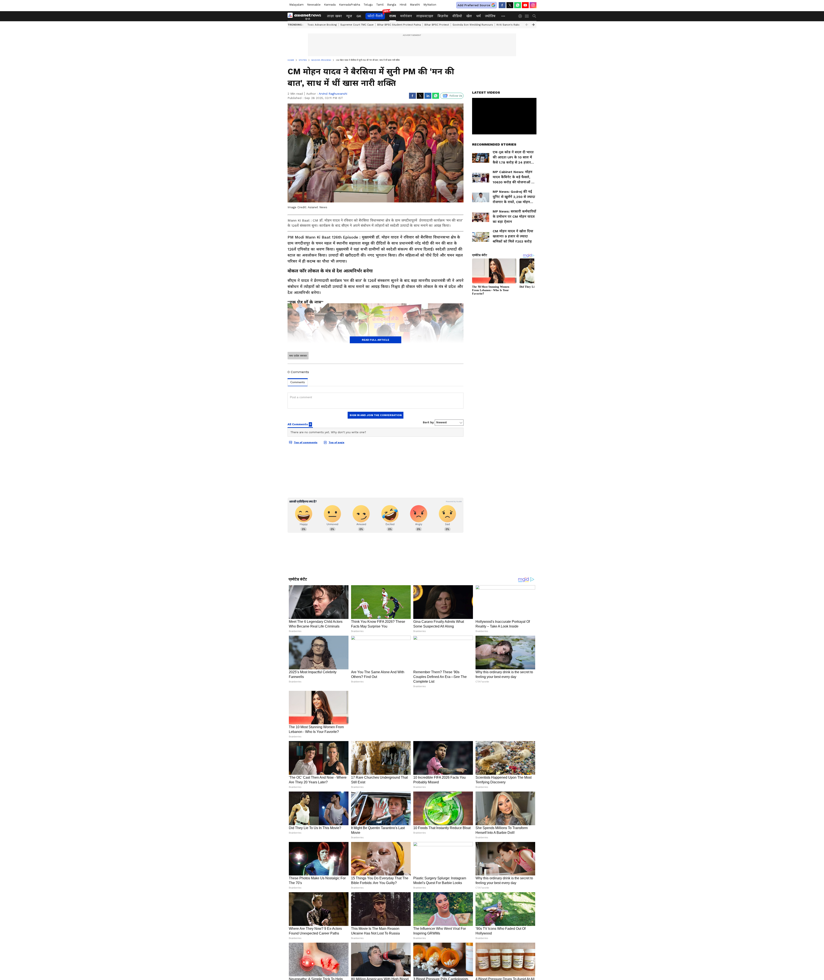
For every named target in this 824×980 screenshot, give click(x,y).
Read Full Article (375, 339)
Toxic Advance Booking (322, 24)
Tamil (380, 4)
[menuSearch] (534, 16)
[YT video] (525, 5)
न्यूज (349, 16)
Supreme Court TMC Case (357, 24)
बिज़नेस (443, 16)
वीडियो (457, 16)
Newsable (314, 4)
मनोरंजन (406, 16)
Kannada (330, 4)
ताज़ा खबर (334, 16)
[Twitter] (509, 5)
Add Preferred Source (473, 5)
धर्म (478, 16)
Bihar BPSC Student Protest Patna (399, 24)
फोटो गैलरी (375, 16)
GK (358, 16)
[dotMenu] (503, 16)
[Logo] (306, 16)
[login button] (521, 16)
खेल (469, 16)
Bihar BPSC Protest (436, 24)
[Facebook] (502, 5)
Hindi (403, 4)
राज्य (392, 16)
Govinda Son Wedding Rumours (473, 24)
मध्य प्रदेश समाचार (298, 355)
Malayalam (296, 4)
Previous (527, 24)
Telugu (368, 4)
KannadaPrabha (349, 4)
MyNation (429, 4)
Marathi (415, 4)
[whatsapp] (517, 5)
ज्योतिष (490, 16)
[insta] (533, 5)
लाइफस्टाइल (424, 16)
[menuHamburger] (527, 16)
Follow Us (456, 95)
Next (533, 24)
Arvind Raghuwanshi (333, 93)
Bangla (391, 4)
